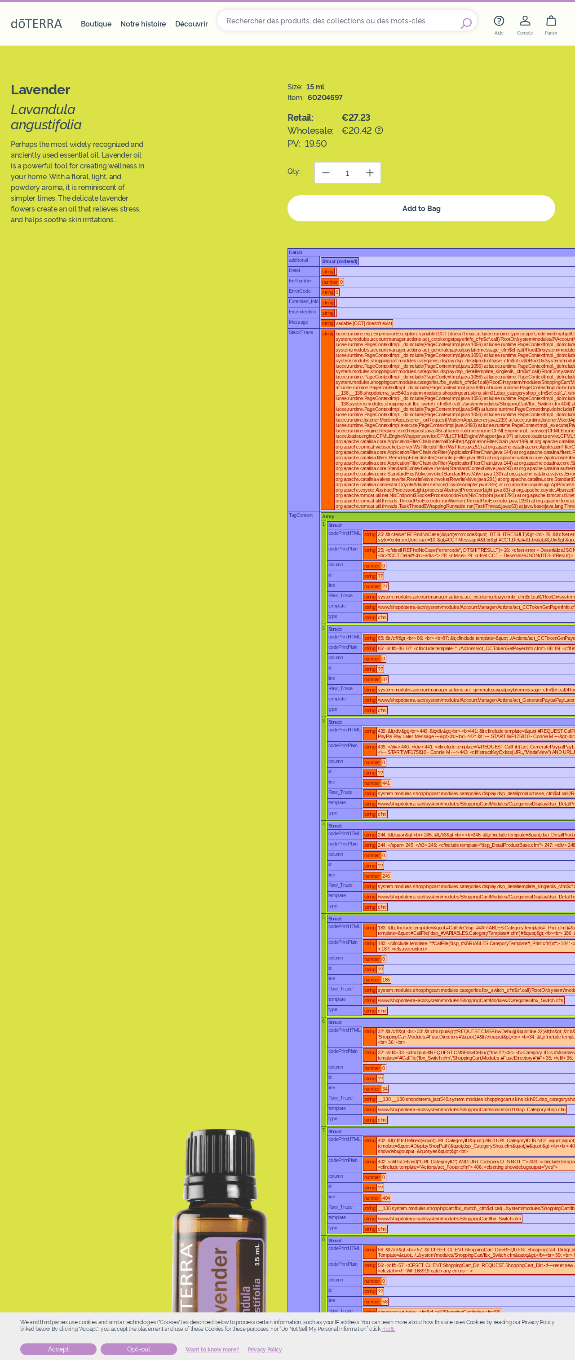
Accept (58, 1349)
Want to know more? (212, 1350)
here (388, 1329)
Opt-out (138, 1349)
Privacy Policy (265, 1350)
